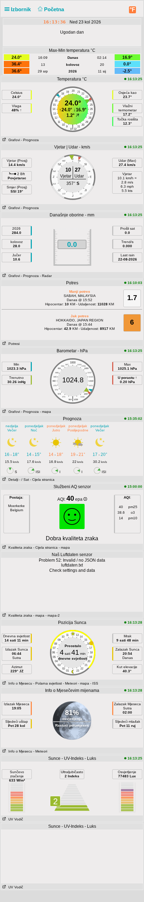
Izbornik (21, 9)
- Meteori (70, 683)
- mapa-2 (52, 615)
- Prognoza (30, 140)
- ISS (94, 683)
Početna (55, 9)
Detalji (12, 479)
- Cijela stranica (42, 479)
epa (79, 499)
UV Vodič (14, 819)
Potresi (13, 344)
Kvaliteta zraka (19, 547)
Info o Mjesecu (19, 683)
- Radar (46, 276)
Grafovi (13, 140)
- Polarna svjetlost (47, 683)
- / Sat (24, 479)
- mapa (45, 412)
